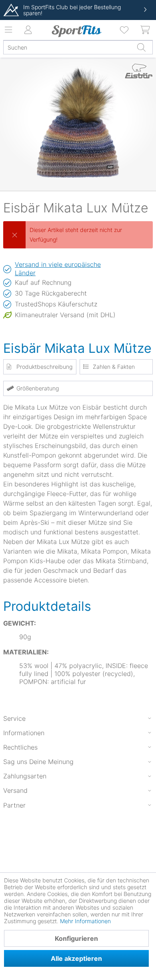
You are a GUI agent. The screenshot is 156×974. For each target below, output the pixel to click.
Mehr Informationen (85, 921)
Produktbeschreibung (44, 366)
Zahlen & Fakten (114, 366)
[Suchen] (141, 47)
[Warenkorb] (145, 30)
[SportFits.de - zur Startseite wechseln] (76, 31)
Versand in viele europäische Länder (58, 268)
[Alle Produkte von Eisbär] (139, 74)
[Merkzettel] (125, 30)
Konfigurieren (76, 938)
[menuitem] (124, 30)
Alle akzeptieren (76, 958)
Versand (15, 790)
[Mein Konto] (28, 30)
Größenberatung (37, 388)
